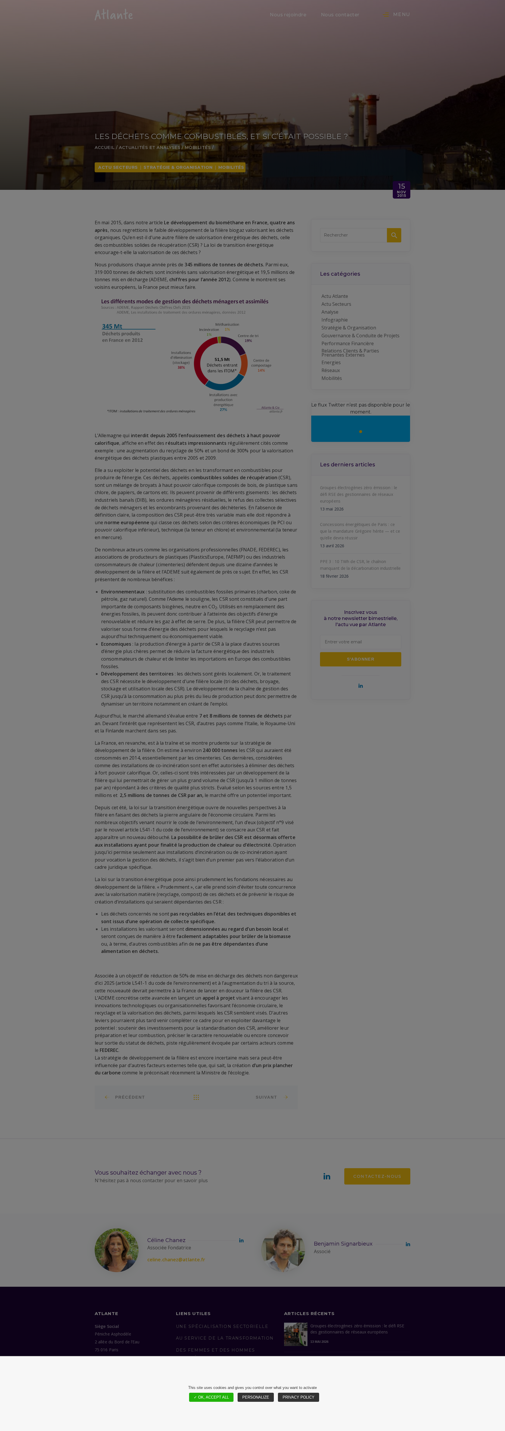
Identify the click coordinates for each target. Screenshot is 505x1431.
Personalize (255, 1397)
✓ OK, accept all (211, 1397)
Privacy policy (298, 1397)
